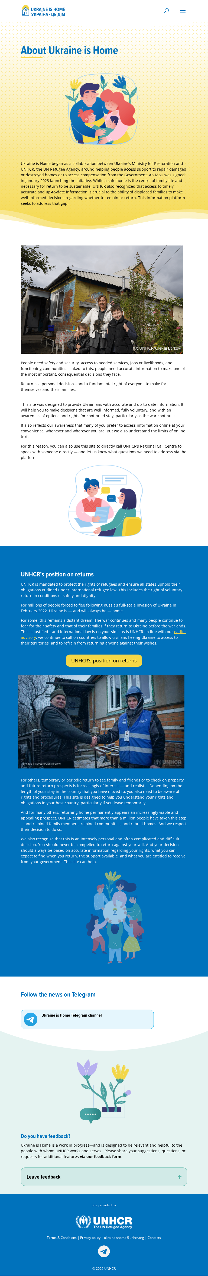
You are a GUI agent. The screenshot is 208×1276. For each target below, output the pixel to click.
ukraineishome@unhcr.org (124, 1237)
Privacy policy (90, 1237)
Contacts (154, 1237)
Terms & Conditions (62, 1237)
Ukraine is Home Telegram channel (71, 1015)
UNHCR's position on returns (104, 660)
